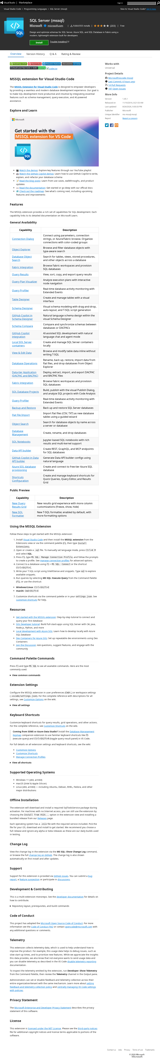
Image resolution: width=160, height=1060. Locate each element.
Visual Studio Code (12, 8)
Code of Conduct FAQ (42, 926)
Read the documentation (32, 187)
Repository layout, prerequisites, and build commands (40, 905)
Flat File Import (21, 415)
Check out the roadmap (31, 191)
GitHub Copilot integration (21, 335)
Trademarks (150, 1049)
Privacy (127, 1049)
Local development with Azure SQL (34, 631)
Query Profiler (20, 290)
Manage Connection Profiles (30, 756)
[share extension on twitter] (107, 126)
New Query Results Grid (19, 505)
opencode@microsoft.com (78, 926)
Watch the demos (28, 170)
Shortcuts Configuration (20, 479)
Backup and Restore (24, 408)
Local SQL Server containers (22, 343)
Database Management (20, 432)
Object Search (20, 424)
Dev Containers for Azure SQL (31, 638)
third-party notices (87, 1028)
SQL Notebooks (21, 441)
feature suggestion (30, 879)
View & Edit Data (22, 352)
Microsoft (36, 25)
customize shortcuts (26, 599)
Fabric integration (22, 267)
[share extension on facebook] (112, 126)
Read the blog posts (29, 180)
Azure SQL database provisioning (24, 468)
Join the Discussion (26, 645)
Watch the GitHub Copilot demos (36, 173)
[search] (158, 3)
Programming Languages (35, 8)
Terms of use (137, 1049)
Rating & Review (70, 54)
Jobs (120, 1049)
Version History (35, 54)
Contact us (111, 1049)
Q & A (53, 54)
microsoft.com (55, 25)
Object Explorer (21, 249)
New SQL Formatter (18, 513)
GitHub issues (61, 875)
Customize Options (34, 699)
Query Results (20, 274)
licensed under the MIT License (44, 1028)
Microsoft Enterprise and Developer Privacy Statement (42, 1007)
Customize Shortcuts (54, 725)
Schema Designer (22, 308)
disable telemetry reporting (81, 961)
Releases (42, 818)
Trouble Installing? (58, 41)
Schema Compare (22, 326)
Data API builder (21, 450)
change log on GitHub (40, 855)
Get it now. (151, 8)
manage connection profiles (54, 560)
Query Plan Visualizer (24, 281)
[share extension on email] (116, 126)
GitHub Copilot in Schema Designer (22, 317)
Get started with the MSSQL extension (36, 617)
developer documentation (70, 896)
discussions (64, 879)
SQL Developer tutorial (28, 624)
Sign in (120, 3)
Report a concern (129, 118)
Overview (15, 54)
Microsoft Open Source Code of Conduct (62, 923)
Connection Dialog (23, 239)
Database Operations (24, 363)
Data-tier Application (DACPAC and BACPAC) (25, 374)
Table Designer (21, 299)
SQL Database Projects (25, 391)
